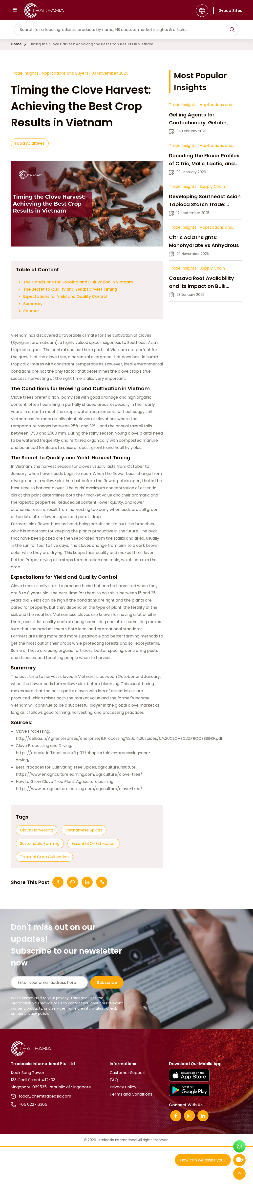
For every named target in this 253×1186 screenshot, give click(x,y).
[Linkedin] (203, 1115)
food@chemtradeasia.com (45, 1096)
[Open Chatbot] (239, 1161)
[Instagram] (189, 1115)
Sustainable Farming (40, 843)
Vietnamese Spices (83, 830)
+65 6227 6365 (33, 1104)
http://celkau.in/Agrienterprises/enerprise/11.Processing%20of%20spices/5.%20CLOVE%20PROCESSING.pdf (119, 738)
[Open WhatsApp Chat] (239, 1147)
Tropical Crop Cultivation (44, 857)
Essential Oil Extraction (94, 843)
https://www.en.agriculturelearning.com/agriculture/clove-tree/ (79, 774)
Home (16, 44)
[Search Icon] (232, 30)
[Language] (202, 10)
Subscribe (107, 982)
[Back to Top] (239, 1174)
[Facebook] (175, 1115)
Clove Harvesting (36, 830)
